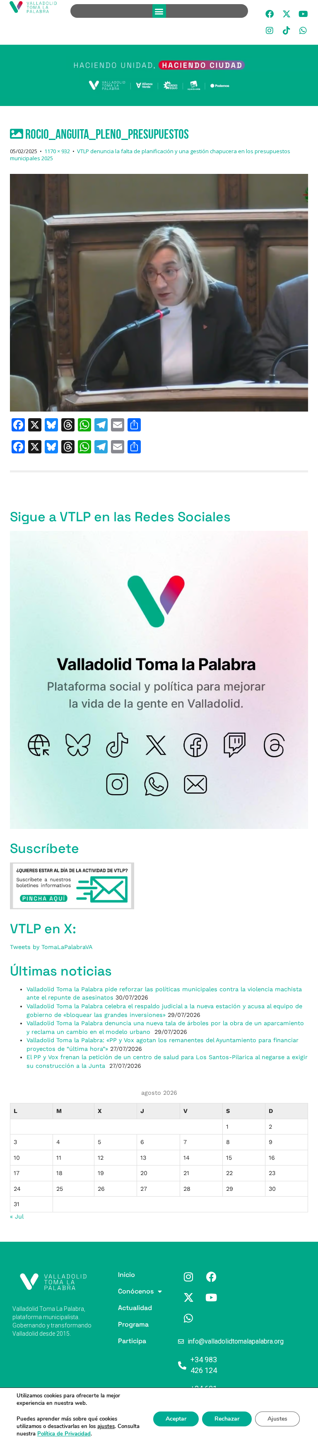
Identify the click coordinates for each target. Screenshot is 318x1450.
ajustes (106, 1426)
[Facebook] (269, 14)
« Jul (16, 1216)
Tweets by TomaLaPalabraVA (51, 947)
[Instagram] (269, 30)
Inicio (119, 1274)
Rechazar (226, 1419)
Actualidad (119, 1307)
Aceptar (176, 1419)
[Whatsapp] (303, 30)
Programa (119, 1324)
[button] (159, 11)
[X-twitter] (286, 14)
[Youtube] (303, 14)
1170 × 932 (57, 151)
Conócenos (119, 1291)
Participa (119, 1341)
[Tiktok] (286, 30)
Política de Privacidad (64, 1434)
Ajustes (277, 1419)
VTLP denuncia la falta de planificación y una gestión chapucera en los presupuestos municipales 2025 (150, 154)
